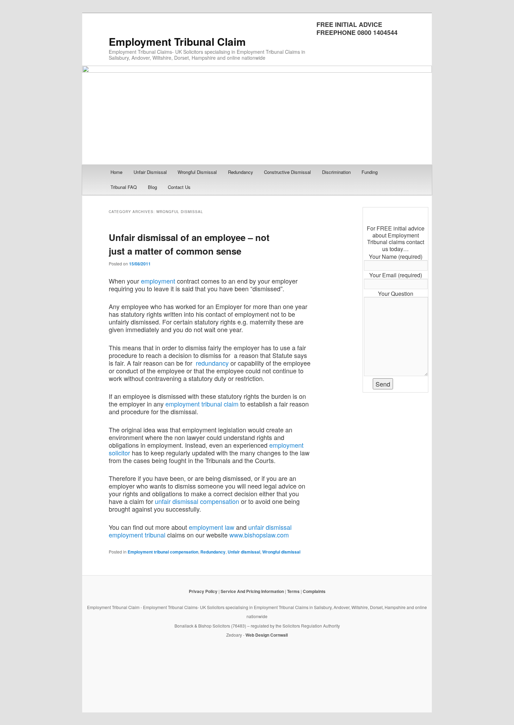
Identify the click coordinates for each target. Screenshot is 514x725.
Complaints (314, 591)
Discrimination (336, 172)
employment (158, 280)
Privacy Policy (203, 591)
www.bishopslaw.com (259, 534)
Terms (293, 591)
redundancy (212, 362)
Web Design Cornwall (266, 635)
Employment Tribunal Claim (177, 41)
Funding (370, 172)
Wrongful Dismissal (197, 172)
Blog (152, 187)
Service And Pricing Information (252, 591)
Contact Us (179, 187)
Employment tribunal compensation (163, 552)
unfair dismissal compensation (197, 501)
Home (116, 172)
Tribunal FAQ (123, 187)
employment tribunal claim (201, 403)
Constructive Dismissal (287, 172)
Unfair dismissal (244, 552)
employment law (211, 527)
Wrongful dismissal (281, 552)
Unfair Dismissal (150, 172)
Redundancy (240, 172)
